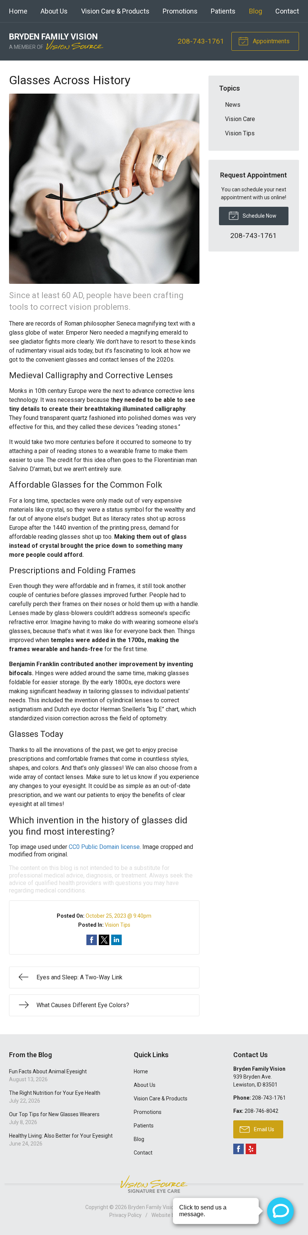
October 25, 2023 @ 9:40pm (118, 916)
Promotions (180, 11)
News (232, 104)
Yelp (251, 1149)
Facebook (238, 1149)
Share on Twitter (104, 940)
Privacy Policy (125, 1215)
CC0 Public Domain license (104, 846)
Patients (223, 11)
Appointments (270, 41)
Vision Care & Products (115, 11)
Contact (287, 11)
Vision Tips (117, 925)
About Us (54, 11)
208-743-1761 (201, 41)
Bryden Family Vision (152, 1207)
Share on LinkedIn (116, 940)
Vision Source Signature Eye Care (154, 1184)
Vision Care (240, 119)
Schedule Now (259, 216)
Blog (255, 11)
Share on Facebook (91, 940)
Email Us (263, 1129)
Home (18, 11)
